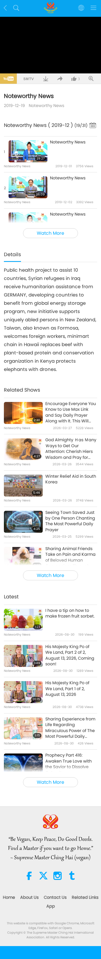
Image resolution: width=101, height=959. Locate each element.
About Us (29, 897)
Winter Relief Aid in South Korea (70, 479)
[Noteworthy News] (28, 151)
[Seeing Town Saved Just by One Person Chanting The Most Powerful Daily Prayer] (23, 522)
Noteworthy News (46, 106)
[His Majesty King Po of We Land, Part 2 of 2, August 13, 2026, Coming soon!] (23, 656)
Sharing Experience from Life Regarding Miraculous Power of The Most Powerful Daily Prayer (70, 728)
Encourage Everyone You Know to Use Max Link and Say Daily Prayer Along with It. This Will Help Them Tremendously (70, 412)
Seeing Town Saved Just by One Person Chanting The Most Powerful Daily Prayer (70, 521)
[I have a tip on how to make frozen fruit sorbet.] (23, 620)
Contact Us (55, 897)
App (50, 906)
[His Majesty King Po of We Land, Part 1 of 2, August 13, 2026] (23, 692)
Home (9, 897)
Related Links (85, 897)
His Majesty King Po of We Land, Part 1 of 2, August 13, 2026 (67, 688)
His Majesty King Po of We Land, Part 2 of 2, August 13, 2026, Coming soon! (69, 655)
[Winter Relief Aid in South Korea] (23, 486)
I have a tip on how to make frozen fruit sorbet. (70, 613)
